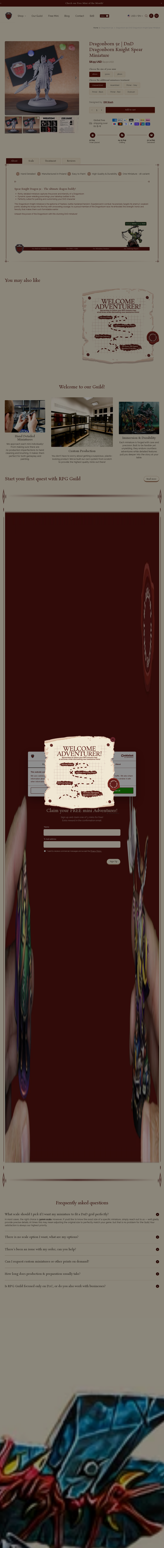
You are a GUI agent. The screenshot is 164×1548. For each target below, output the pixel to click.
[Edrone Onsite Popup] (82, 774)
